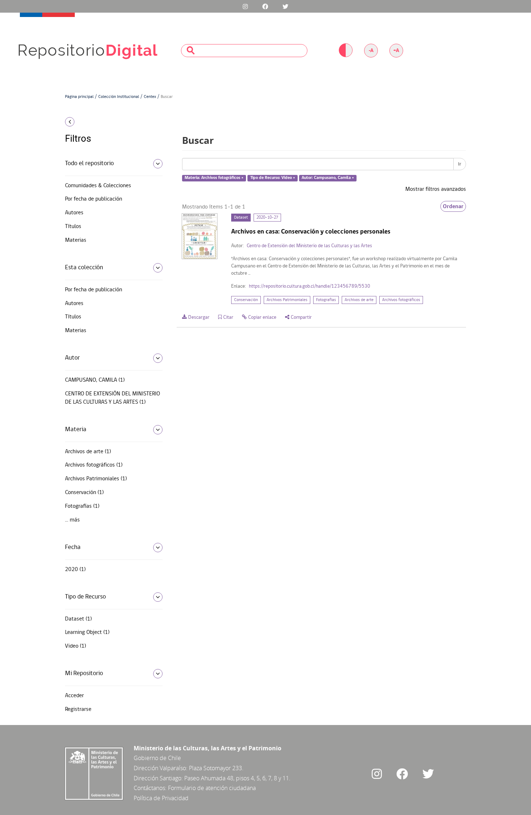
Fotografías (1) (82, 506)
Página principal (79, 97)
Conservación (246, 300)
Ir (459, 164)
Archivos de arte (359, 300)
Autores (74, 213)
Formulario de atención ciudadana (212, 788)
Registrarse (78, 709)
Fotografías (326, 300)
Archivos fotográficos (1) (93, 465)
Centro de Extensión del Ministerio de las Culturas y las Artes (309, 246)
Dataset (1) (78, 619)
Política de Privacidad (161, 798)
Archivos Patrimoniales (287, 300)
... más (72, 520)
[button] (111, 121)
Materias (75, 240)
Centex (150, 97)
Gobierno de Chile (157, 758)
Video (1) (75, 646)
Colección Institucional (118, 97)
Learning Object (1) (87, 632)
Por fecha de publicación (93, 199)
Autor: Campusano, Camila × (328, 178)
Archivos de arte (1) (88, 452)
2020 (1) (75, 569)
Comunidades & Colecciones (98, 186)
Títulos (73, 227)
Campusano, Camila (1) (95, 380)
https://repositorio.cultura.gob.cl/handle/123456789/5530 (309, 286)
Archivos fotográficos (401, 300)
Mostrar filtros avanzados (435, 189)
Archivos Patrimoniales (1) (96, 479)
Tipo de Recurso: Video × (272, 178)
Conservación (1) (84, 493)
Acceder (74, 696)
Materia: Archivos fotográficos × (214, 178)
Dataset (241, 217)
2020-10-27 (267, 217)
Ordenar (453, 206)
